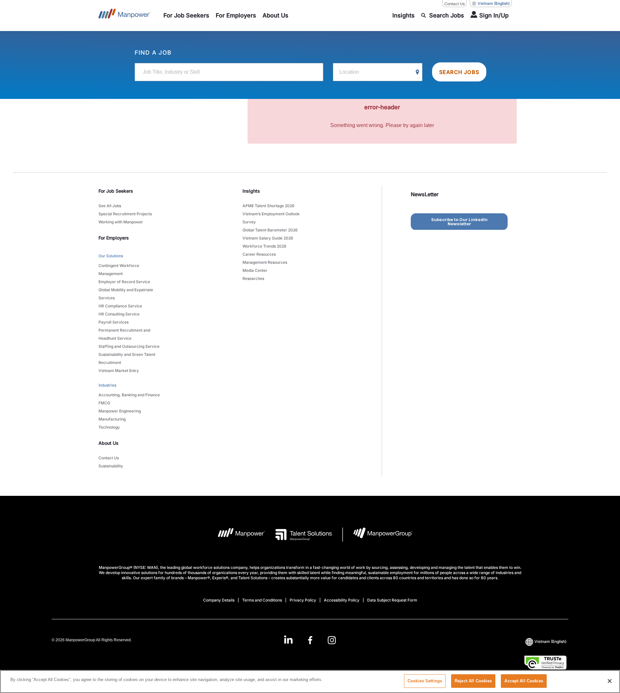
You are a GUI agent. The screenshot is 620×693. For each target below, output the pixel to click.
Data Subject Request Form (392, 600)
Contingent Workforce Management (118, 269)
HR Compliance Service (120, 306)
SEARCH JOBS (459, 72)
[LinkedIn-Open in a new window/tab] (288, 639)
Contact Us (454, 3)
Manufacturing (112, 419)
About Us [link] (108, 443)
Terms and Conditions (262, 600)
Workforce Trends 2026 (264, 246)
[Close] (610, 681)
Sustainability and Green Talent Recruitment (126, 358)
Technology (109, 427)
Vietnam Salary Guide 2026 (268, 238)
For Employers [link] (113, 237)
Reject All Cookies (473, 680)
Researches (253, 278)
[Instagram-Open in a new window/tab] (332, 640)
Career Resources (259, 254)
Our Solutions (110, 255)
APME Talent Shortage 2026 (268, 205)
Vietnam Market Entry (118, 370)
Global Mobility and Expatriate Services (125, 293)
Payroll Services (113, 322)
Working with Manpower (120, 221)
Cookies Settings (425, 680)
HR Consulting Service (119, 314)
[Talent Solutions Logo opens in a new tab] (298, 534)
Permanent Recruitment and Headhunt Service (124, 334)
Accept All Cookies (523, 680)
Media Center (255, 270)
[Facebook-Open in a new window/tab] (310, 640)
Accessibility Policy (341, 600)
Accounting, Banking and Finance (129, 394)
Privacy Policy (303, 600)
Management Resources (265, 262)
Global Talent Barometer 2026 (270, 230)
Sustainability (110, 466)
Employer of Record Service (124, 281)
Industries (107, 385)
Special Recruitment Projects (125, 213)
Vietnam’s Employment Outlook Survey (271, 217)
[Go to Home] (124, 15)
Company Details (218, 600)
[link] (310, 640)
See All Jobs (109, 205)
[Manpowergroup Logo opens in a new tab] (377, 534)
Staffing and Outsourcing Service (129, 346)
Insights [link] (251, 191)
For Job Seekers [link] (115, 191)
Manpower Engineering (119, 411)
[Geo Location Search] (417, 72)
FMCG (104, 402)
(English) (494, 3)
